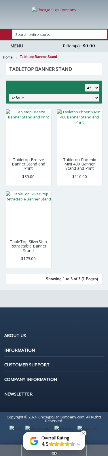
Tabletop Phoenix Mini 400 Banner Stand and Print (79, 164)
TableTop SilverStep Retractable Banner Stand (28, 246)
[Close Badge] (83, 433)
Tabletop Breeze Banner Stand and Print (28, 164)
